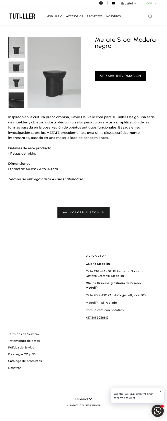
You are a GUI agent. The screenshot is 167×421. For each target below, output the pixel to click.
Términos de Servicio (23, 334)
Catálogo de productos (25, 361)
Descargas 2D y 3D (22, 354)
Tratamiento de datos (24, 340)
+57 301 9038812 (97, 317)
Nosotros (14, 367)
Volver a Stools (86, 212)
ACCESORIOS (74, 16)
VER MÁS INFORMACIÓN (120, 76)
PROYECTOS (94, 16)
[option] (54, 72)
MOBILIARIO (54, 16)
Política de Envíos (21, 347)
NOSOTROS (113, 16)
